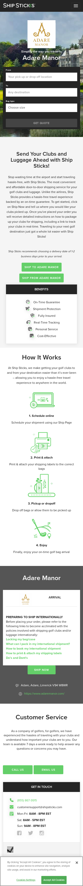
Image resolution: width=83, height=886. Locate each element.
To (7, 85)
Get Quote (41, 123)
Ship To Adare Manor (42, 267)
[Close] (77, 862)
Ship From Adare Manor (41, 278)
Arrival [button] (55, 597)
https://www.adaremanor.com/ (44, 693)
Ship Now (41, 670)
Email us (48, 770)
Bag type (10, 101)
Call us (18, 770)
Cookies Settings (25, 880)
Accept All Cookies (53, 880)
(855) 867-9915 (27, 800)
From (8, 70)
